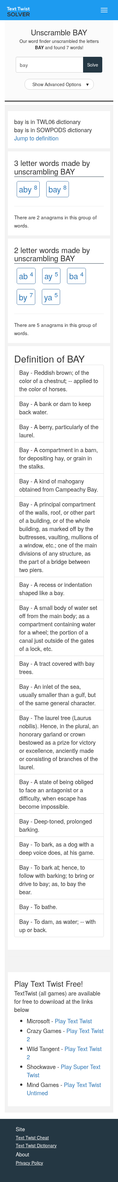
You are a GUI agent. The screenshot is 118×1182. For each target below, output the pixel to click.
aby (28, 189)
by (26, 296)
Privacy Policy (29, 1163)
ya (51, 296)
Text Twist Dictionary (36, 1145)
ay (51, 275)
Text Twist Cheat (32, 1137)
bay (57, 189)
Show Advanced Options (61, 84)
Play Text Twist (73, 1021)
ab (26, 275)
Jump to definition (36, 138)
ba (76, 275)
